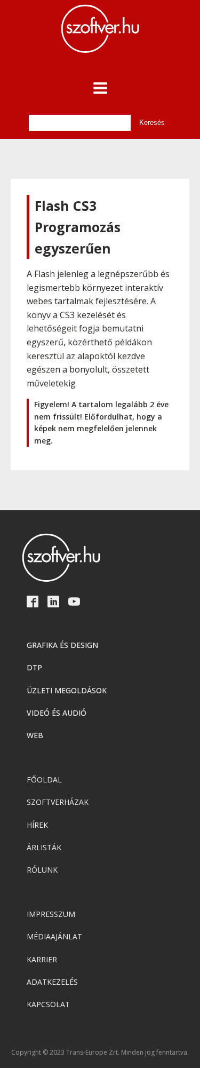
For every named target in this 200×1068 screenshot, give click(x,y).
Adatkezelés (52, 982)
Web (35, 735)
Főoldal (44, 779)
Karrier (42, 959)
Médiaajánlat (54, 936)
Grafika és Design (62, 645)
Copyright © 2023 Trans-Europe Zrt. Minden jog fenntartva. (100, 1052)
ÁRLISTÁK (44, 847)
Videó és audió (56, 713)
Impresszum (51, 914)
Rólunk (42, 870)
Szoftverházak (58, 802)
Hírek (37, 825)
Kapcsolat (48, 1004)
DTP (34, 667)
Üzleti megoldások (67, 690)
